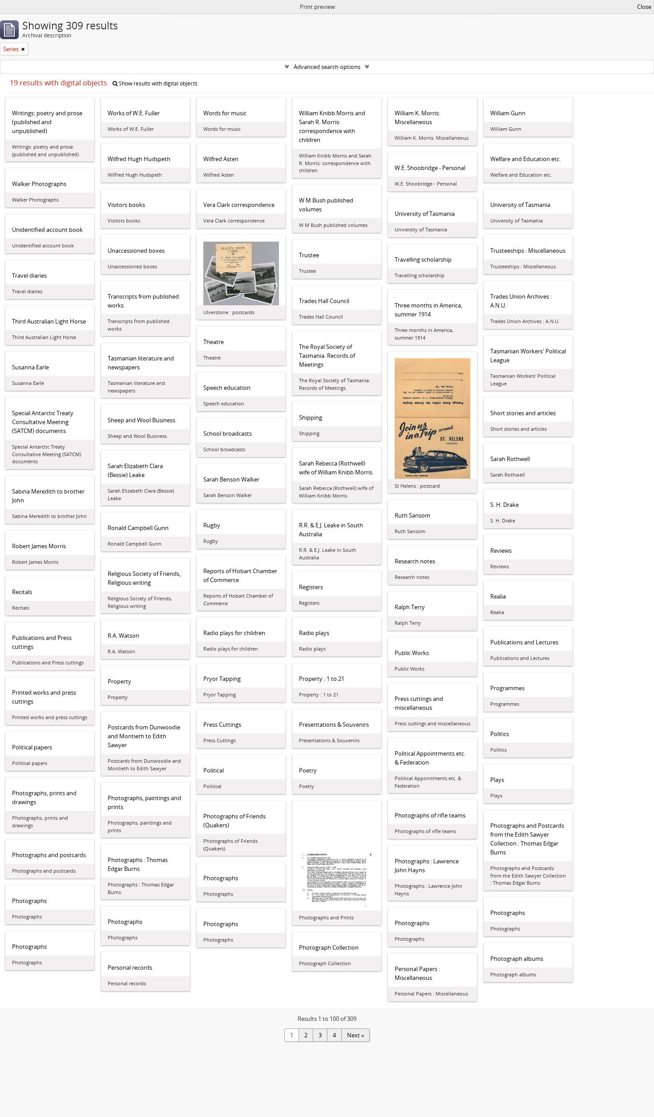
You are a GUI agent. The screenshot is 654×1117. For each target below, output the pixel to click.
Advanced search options (327, 67)
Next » (355, 1035)
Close (644, 7)
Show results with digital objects (157, 83)
